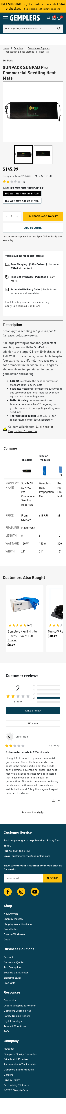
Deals (7, 939)
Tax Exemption (12, 967)
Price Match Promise (16, 1059)
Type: (23, 187)
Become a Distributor (16, 972)
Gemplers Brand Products (19, 1069)
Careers (8, 1074)
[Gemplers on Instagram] (21, 892)
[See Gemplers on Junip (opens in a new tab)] (41, 812)
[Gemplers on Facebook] (8, 892)
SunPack (8, 60)
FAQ (6, 1031)
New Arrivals (11, 913)
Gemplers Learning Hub (18, 1010)
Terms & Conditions (37, 9)
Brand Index (11, 929)
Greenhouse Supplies (39, 48)
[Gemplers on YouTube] (35, 892)
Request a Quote (13, 962)
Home (6, 48)
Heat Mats (44, 51)
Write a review (33, 710)
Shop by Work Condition (18, 924)
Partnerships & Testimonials (20, 1064)
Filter (35, 723)
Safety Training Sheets (17, 1015)
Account (8, 957)
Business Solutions (19, 949)
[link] (14, 182)
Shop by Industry (13, 918)
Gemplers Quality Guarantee (20, 1054)
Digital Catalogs (13, 1021)
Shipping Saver (12, 977)
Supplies (18, 48)
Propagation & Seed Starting (19, 51)
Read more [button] (23, 793)
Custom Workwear (14, 934)
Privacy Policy (12, 1079)
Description (12, 324)
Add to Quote (33, 227)
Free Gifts (9, 982)
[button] (46, 686)
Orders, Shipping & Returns (20, 1005)
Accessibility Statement (17, 1085)
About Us (9, 1048)
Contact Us (10, 1000)
